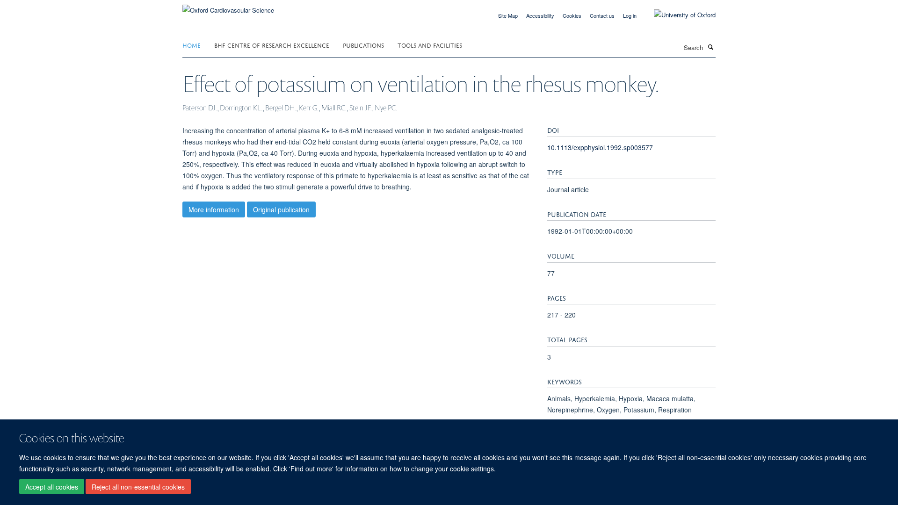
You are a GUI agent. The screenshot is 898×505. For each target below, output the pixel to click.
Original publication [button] (281, 209)
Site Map (508, 15)
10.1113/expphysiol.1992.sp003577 (600, 147)
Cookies (572, 15)
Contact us (602, 15)
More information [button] (213, 209)
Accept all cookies (51, 486)
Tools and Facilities (430, 44)
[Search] (710, 47)
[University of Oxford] (678, 15)
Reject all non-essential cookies (138, 486)
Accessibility (540, 15)
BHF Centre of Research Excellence (271, 44)
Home (191, 44)
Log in (630, 15)
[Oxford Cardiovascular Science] (228, 6)
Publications (363, 44)
